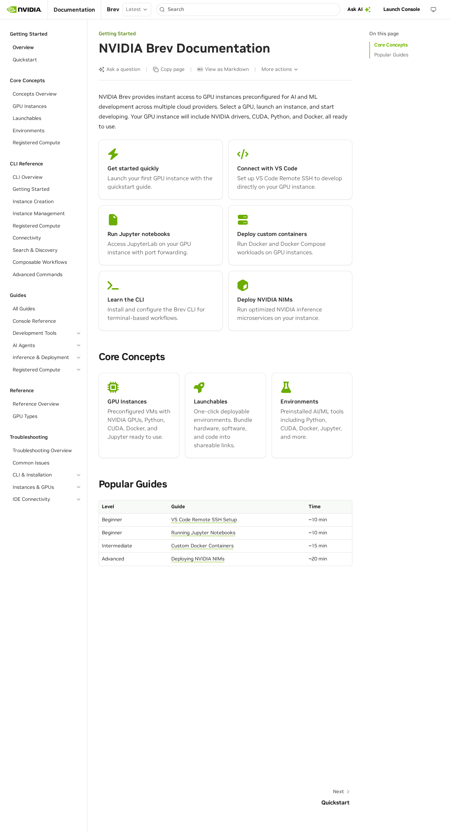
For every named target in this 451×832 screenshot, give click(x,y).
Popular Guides (391, 54)
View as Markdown (227, 69)
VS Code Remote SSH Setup (204, 519)
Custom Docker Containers (202, 545)
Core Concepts (390, 45)
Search (176, 9)
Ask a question (123, 69)
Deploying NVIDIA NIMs (197, 558)
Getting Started (117, 33)
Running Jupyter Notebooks (203, 532)
